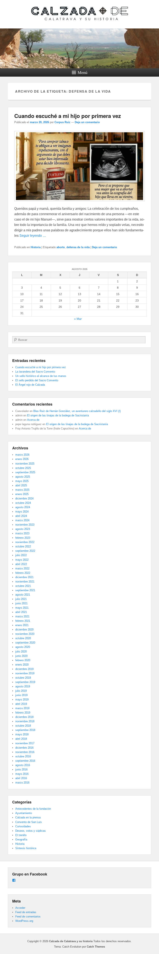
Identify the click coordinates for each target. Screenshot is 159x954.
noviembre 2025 (24, 463)
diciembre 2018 (24, 717)
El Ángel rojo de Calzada (30, 384)
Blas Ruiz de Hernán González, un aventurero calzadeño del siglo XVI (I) (77, 411)
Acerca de (33, 419)
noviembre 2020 (24, 633)
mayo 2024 (22, 511)
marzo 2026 (22, 454)
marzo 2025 (22, 489)
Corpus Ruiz (62, 122)
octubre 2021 (23, 585)
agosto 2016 (22, 765)
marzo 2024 (22, 520)
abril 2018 (21, 738)
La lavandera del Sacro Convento (35, 371)
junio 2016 (21, 769)
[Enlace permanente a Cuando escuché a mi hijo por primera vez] (79, 203)
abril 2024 (21, 515)
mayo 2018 (22, 734)
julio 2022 (21, 555)
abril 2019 (21, 703)
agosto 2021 (22, 594)
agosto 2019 (22, 686)
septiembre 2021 (25, 590)
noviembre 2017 (24, 743)
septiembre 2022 (25, 550)
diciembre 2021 (24, 577)
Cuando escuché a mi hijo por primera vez (67, 116)
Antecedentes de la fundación (33, 808)
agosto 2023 (22, 529)
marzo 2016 (22, 782)
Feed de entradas (25, 912)
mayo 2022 (22, 559)
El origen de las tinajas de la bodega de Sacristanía (58, 415)
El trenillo (20, 835)
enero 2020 (22, 664)
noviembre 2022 (24, 542)
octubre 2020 (23, 638)
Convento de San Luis (28, 822)
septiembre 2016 (25, 760)
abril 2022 (21, 564)
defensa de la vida (78, 247)
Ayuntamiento (23, 813)
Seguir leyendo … (32, 235)
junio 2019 (21, 695)
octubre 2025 (23, 468)
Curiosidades (23, 826)
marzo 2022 (22, 568)
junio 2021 (21, 603)
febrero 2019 (22, 712)
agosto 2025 (22, 476)
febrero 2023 (22, 537)
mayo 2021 (22, 607)
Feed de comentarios (28, 916)
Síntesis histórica (25, 848)
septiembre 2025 (25, 472)
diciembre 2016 (24, 747)
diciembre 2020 (24, 629)
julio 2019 (21, 690)
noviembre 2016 (24, 752)
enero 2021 (22, 625)
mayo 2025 (22, 481)
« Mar (78, 318)
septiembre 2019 (25, 682)
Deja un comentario (87, 122)
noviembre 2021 (24, 581)
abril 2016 (21, 778)
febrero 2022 (22, 572)
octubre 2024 (23, 502)
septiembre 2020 (25, 642)
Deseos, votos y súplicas (30, 830)
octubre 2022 (23, 546)
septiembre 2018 (25, 730)
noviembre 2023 (24, 524)
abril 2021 (21, 612)
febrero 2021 (22, 620)
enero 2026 (22, 459)
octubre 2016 (23, 756)
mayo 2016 (22, 773)
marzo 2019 (22, 708)
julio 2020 (21, 651)
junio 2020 (21, 655)
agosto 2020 (22, 647)
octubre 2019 (23, 677)
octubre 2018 (23, 725)
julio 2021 (21, 599)
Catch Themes (96, 946)
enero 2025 (22, 494)
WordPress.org (24, 920)
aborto (61, 247)
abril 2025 (21, 485)
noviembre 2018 (24, 721)
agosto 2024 (22, 507)
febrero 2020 (22, 660)
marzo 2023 (22, 533)
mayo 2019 (22, 699)
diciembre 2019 (24, 669)
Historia (36, 247)
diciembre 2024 (24, 498)
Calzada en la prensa (28, 817)
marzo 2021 (22, 616)
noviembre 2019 (24, 673)
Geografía (21, 839)
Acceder (20, 907)
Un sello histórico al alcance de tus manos (40, 376)
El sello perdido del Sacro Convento (36, 380)
